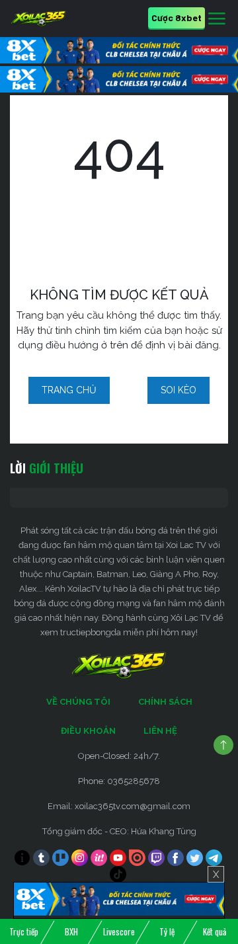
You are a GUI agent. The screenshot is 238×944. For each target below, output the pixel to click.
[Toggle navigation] (216, 19)
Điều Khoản (88, 731)
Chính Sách (165, 702)
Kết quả (214, 931)
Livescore (119, 931)
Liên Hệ (160, 731)
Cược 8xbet (176, 17)
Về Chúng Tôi (78, 702)
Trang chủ (69, 390)
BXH (71, 931)
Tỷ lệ (167, 931)
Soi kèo (178, 390)
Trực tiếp (23, 931)
